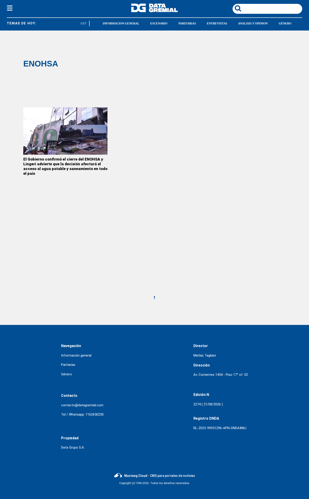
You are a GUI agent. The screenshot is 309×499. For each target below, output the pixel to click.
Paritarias (68, 365)
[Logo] (154, 11)
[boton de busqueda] (238, 8)
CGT (82, 23)
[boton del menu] (10, 8)
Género (66, 374)
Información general (76, 355)
